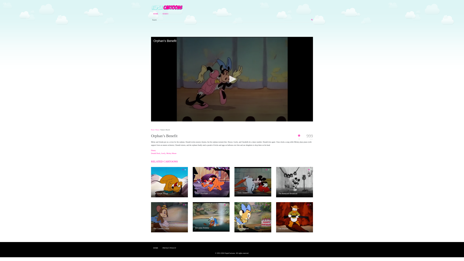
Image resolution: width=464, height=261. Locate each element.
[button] (232, 79)
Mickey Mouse (171, 153)
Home (155, 14)
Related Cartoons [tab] (164, 161)
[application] (232, 79)
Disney (157, 129)
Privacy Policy (169, 248)
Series (165, 14)
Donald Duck (155, 153)
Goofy (163, 153)
